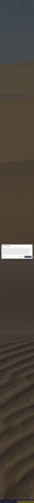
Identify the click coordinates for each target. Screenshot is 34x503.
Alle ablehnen (4, 256)
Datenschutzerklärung (21, 249)
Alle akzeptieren (28, 256)
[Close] (31, 246)
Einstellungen (21, 256)
